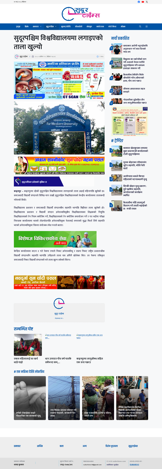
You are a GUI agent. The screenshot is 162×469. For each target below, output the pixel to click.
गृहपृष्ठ (18, 26)
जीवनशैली (78, 26)
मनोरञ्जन (100, 26)
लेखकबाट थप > (59, 318)
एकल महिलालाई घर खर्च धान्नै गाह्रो (26, 361)
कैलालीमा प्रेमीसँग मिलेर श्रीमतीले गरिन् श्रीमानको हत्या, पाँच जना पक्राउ (133, 78)
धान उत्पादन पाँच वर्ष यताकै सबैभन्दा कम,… (58, 361)
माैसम (123, 26)
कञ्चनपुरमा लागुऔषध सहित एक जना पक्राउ (89, 361)
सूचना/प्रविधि (66, 26)
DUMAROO (134, 464)
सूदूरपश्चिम (50, 26)
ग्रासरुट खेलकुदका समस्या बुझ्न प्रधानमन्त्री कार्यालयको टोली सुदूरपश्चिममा (135, 151)
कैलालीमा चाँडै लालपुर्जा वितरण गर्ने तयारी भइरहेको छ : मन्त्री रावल (135, 206)
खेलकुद (89, 26)
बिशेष (26, 26)
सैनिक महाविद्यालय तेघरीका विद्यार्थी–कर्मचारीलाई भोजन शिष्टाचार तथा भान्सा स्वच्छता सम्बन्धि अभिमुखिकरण (130, 411)
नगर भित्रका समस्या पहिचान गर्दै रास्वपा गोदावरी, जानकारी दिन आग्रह (63, 413)
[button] (140, 26)
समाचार (36, 26)
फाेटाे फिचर (112, 26)
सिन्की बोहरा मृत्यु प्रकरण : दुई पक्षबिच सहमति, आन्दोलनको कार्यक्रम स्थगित (135, 190)
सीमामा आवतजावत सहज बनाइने (134, 90)
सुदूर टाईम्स (24, 56)
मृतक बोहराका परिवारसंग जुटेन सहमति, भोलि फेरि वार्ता (134, 165)
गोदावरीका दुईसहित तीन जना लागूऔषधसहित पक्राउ (135, 101)
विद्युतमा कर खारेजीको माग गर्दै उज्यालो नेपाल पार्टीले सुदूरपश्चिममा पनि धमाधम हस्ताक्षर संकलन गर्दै (134, 63)
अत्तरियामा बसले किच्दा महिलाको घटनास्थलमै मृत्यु (135, 177)
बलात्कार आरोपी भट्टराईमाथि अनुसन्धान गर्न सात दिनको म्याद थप (135, 49)
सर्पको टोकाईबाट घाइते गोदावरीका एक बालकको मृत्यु (28, 414)
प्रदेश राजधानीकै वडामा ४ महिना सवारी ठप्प (97, 414)
